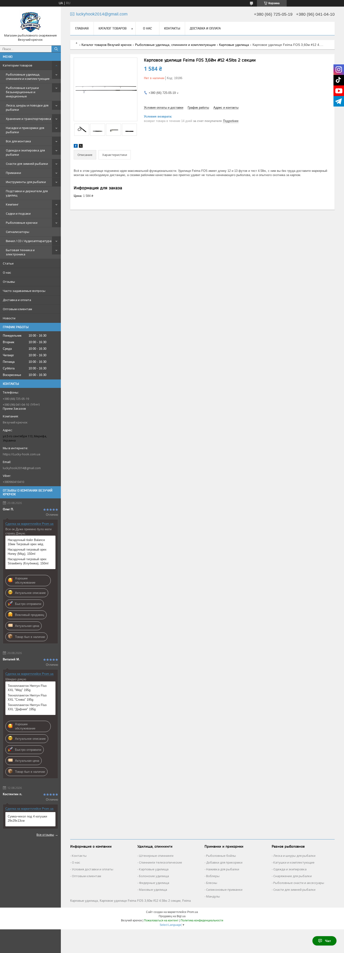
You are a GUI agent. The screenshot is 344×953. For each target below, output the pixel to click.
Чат (328, 941)
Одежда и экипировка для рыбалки (25, 152)
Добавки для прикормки (224, 862)
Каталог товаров (113, 28)
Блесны (211, 883)
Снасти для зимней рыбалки (27, 164)
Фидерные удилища (154, 883)
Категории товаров (17, 65)
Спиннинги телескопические (160, 862)
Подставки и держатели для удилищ (27, 193)
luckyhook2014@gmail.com (22, 468)
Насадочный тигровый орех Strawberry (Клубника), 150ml (28, 561)
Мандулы (213, 896)
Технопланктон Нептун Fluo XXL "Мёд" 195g (27, 688)
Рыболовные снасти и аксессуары (298, 883)
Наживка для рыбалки (222, 869)
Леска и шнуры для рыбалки (294, 856)
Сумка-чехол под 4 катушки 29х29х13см (27, 818)
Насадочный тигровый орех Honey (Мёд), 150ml (27, 552)
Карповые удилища (234, 45)
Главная (82, 28)
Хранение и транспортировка (28, 119)
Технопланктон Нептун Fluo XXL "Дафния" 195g (27, 707)
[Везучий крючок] (30, 21)
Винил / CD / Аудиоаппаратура (28, 241)
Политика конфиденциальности (202, 920)
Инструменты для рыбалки (26, 182)
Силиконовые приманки (224, 889)
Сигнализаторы (17, 232)
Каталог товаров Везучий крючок (106, 45)
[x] (81, 146)
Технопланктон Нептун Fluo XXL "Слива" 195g (27, 697)
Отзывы (9, 282)
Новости (9, 318)
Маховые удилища (153, 889)
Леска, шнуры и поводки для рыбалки (27, 107)
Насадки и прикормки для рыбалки (25, 130)
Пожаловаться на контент (161, 920)
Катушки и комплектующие (294, 862)
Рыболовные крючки (21, 223)
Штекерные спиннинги (156, 856)
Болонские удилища (154, 876)
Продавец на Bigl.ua (172, 916)
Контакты (172, 28)
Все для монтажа (18, 141)
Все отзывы (45, 834)
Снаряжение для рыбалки (292, 876)
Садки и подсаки (18, 213)
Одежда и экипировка (290, 869)
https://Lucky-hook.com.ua (21, 454)
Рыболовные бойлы (221, 856)
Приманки (13, 173)
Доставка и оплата (17, 300)
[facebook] (76, 146)
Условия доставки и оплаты (92, 869)
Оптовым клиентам (17, 309)
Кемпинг (12, 204)
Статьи (8, 263)
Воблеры (213, 876)
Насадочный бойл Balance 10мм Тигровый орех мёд (26, 542)
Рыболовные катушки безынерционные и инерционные (22, 92)
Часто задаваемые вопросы (24, 291)
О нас (7, 272)
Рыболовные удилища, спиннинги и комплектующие (28, 76)
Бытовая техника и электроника (20, 252)
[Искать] (56, 48)
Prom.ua (192, 912)
